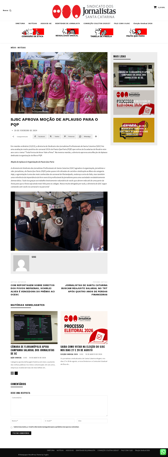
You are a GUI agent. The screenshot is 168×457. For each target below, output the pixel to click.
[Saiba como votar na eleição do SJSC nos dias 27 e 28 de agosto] (84, 327)
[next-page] (16, 373)
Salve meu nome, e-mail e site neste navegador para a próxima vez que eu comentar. (46, 427)
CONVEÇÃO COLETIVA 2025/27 (108, 450)
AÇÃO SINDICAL (16, 357)
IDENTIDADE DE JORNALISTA (85, 450)
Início (13, 47)
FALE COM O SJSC (127, 450)
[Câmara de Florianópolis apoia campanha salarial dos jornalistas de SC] (34, 327)
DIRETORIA (50, 450)
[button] (7, 10)
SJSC (34, 257)
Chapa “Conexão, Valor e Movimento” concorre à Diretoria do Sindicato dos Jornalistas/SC (134, 130)
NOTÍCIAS (22, 47)
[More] (96, 136)
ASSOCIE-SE (70, 450)
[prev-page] (12, 373)
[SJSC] (21, 263)
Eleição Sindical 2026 (69, 354)
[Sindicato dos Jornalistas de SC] (84, 11)
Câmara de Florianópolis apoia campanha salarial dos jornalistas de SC (32, 350)
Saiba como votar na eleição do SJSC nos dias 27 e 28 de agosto (83, 348)
